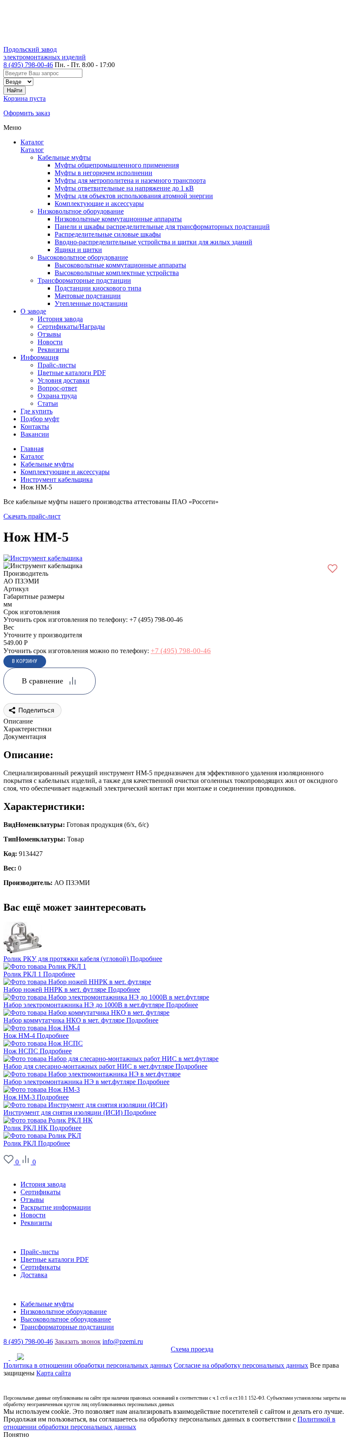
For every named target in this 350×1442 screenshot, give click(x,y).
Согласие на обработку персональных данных (241, 1365)
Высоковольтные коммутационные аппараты (120, 265)
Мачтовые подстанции (88, 295)
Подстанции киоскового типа (98, 288)
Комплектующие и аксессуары (99, 203)
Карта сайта (53, 1373)
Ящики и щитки (78, 249)
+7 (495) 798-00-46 (181, 651)
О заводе (16, 1169)
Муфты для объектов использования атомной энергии (134, 195)
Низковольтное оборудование (81, 211)
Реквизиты (36, 1222)
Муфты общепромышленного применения (117, 165)
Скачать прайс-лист (32, 516)
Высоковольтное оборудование (83, 257)
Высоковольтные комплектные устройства (117, 272)
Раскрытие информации (55, 1207)
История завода (43, 1184)
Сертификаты (40, 1192)
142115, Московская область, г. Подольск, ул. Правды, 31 (87, 1349)
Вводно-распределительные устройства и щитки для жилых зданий (153, 242)
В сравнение (42, 681)
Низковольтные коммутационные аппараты (118, 219)
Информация (22, 1237)
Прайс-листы (39, 1251)
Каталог (32, 142)
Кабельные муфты (64, 157)
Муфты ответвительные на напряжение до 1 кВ (124, 188)
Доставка (33, 1274)
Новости (33, 1215)
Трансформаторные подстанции (84, 280)
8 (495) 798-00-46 (28, 64)
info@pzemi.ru (122, 1341)
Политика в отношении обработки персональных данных (87, 1365)
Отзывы (32, 1199)
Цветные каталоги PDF (54, 1259)
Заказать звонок (78, 1341)
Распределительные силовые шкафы (108, 234)
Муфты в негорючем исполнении (103, 172)
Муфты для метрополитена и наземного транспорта (130, 180)
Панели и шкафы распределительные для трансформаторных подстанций (162, 226)
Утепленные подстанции (91, 303)
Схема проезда (192, 1349)
